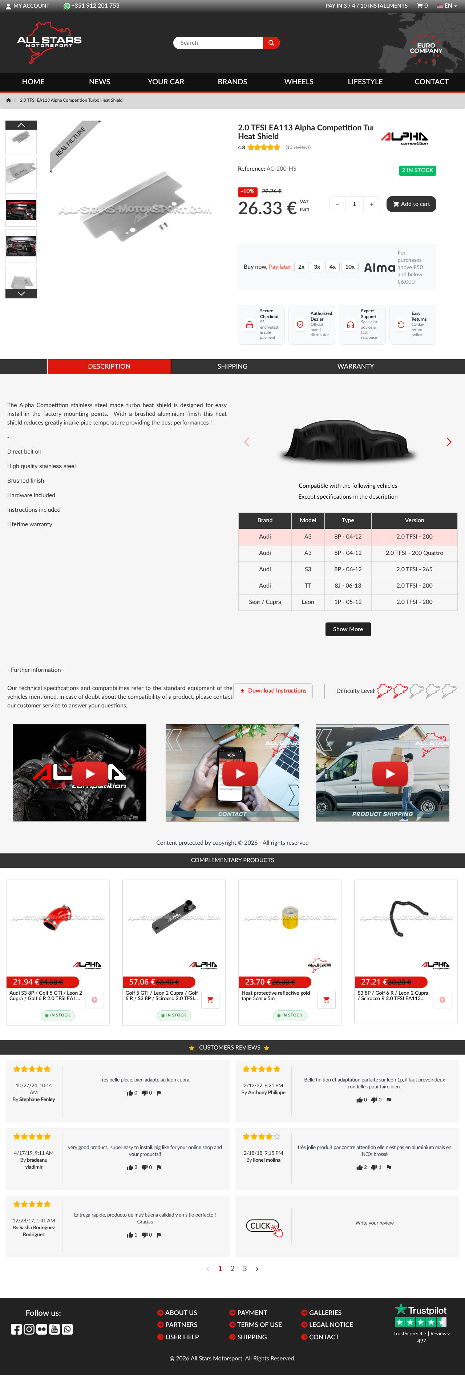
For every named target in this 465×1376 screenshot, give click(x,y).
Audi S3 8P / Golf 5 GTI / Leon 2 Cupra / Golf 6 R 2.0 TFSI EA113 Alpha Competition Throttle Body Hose (45, 996)
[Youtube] (54, 1329)
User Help (181, 1338)
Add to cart (411, 204)
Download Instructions (273, 691)
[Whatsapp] (67, 1329)
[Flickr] (41, 1329)
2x (301, 267)
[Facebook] (16, 1329)
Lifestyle (365, 82)
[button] (449, 442)
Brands (232, 82)
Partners (180, 1325)
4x (332, 267)
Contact (432, 82)
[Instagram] (29, 1329)
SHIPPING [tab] (232, 367)
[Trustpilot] (421, 1314)
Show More (348, 629)
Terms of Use (259, 1325)
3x (317, 267)
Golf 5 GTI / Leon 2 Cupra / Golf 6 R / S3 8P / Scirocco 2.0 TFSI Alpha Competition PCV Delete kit (162, 996)
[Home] (9, 100)
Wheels (299, 82)
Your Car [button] (166, 82)
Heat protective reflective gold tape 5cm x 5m (276, 996)
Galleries (324, 1313)
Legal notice (330, 1325)
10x (350, 267)
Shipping (251, 1338)
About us (180, 1313)
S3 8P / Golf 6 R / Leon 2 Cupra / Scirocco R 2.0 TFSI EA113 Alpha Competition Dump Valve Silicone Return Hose (393, 996)
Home (33, 82)
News (99, 82)
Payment (251, 1313)
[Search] (271, 43)
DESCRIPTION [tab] (109, 367)
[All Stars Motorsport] (49, 43)
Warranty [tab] (355, 367)
